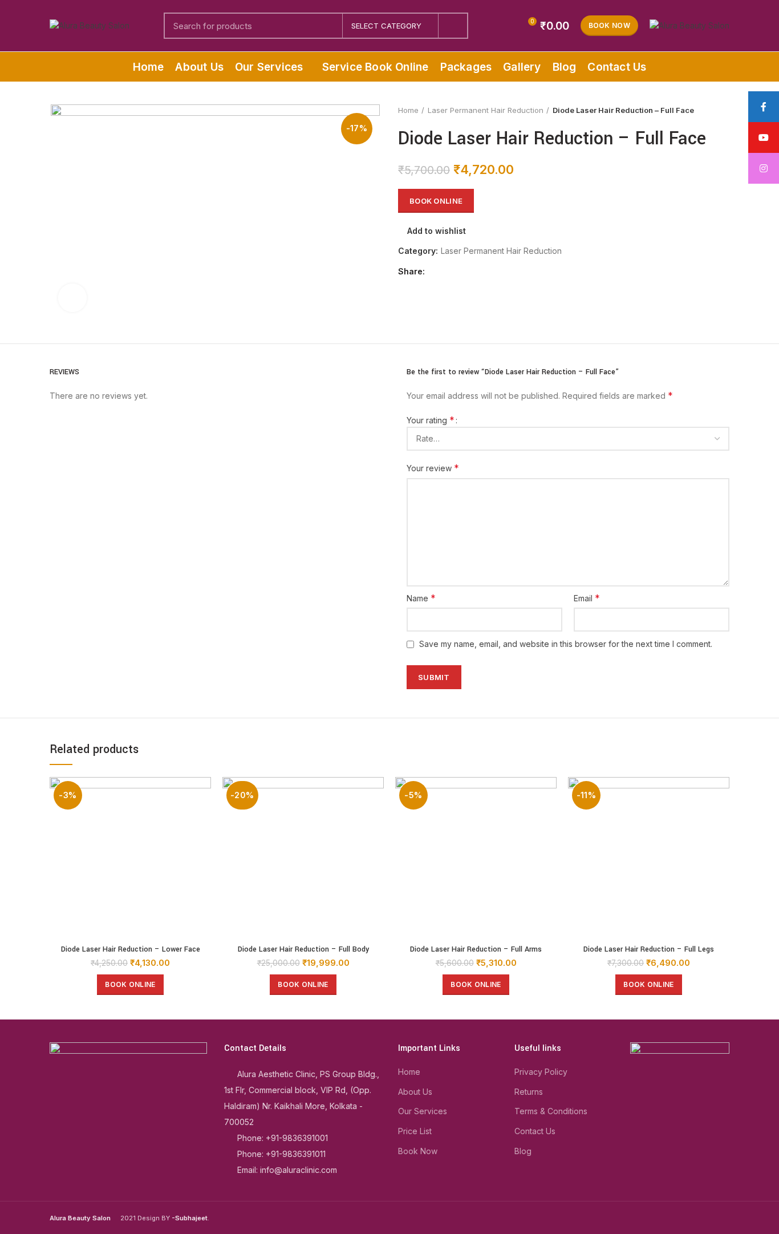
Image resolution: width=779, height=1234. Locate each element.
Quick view (202, 795)
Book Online (435, 200)
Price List (415, 1131)
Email (587, 598)
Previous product (701, 110)
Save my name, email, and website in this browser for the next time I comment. (565, 644)
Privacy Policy (540, 1072)
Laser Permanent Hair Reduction (485, 110)
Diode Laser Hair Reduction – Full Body (303, 949)
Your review (433, 468)
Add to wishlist (436, 231)
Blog (522, 1151)
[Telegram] (489, 271)
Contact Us (534, 1131)
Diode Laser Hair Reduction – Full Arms (476, 949)
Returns (528, 1092)
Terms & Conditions (550, 1111)
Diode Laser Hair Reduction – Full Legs (648, 949)
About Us (415, 1092)
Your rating (431, 420)
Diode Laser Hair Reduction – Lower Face (130, 949)
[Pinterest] (462, 271)
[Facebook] (436, 271)
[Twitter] (449, 271)
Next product (723, 110)
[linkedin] (475, 271)
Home (408, 110)
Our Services (422, 1111)
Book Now (609, 25)
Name (421, 598)
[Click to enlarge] (72, 298)
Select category (386, 25)
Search (453, 26)
